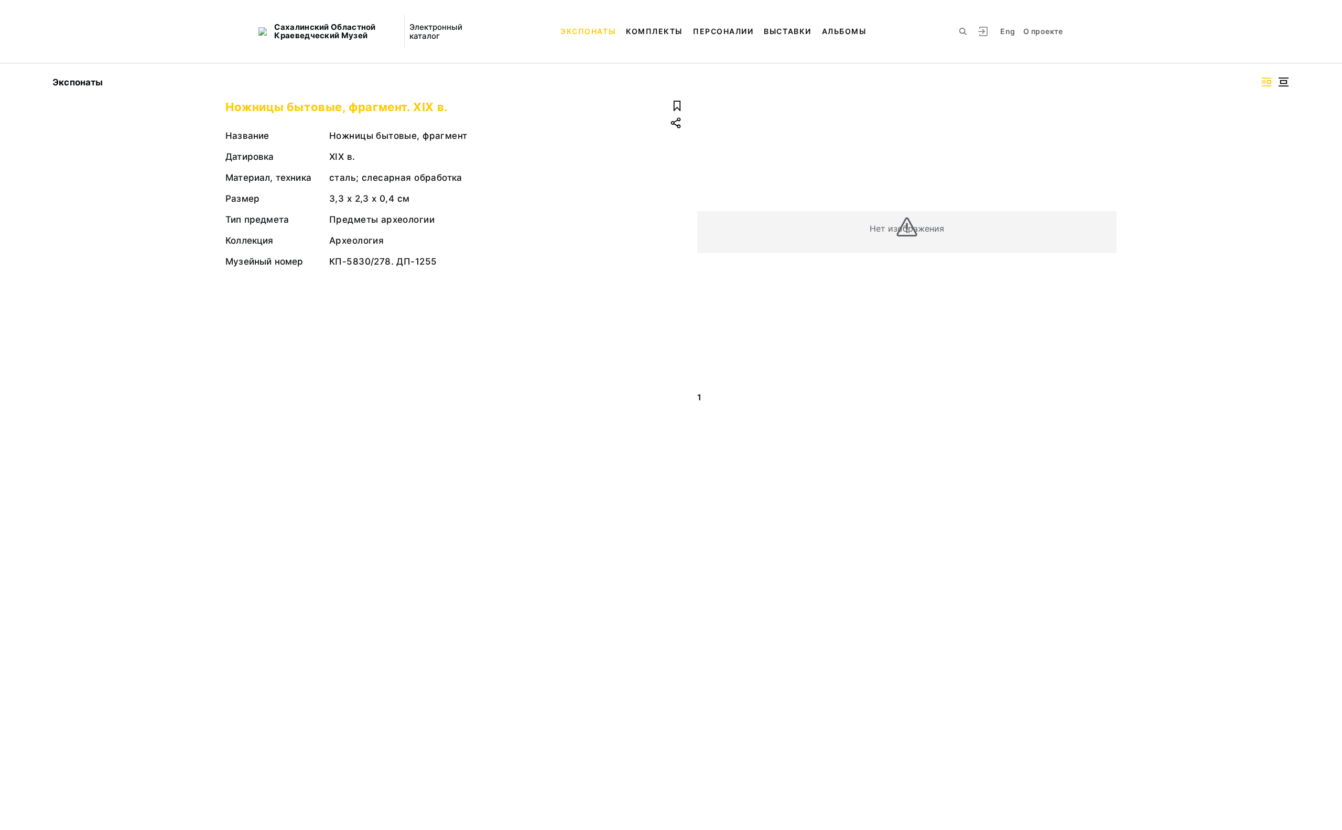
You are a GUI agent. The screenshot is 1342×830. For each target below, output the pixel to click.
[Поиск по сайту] (963, 31)
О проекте (1043, 31)
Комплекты (654, 31)
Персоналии (723, 31)
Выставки (787, 31)
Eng (1007, 31)
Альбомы (844, 31)
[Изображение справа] (1266, 82)
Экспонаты (587, 31)
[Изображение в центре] (1283, 82)
